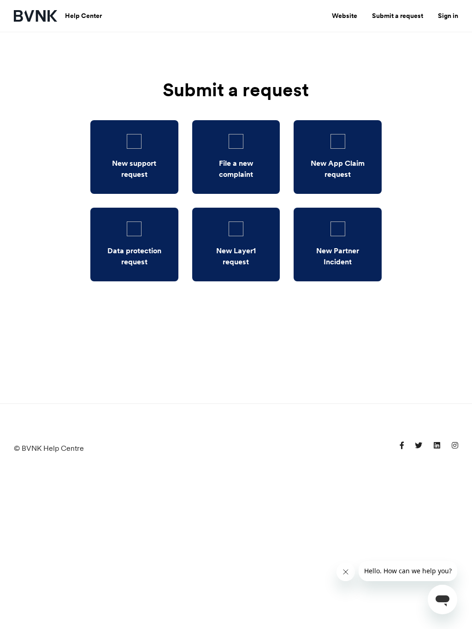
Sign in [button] (448, 15)
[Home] (36, 16)
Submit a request (397, 15)
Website (344, 15)
